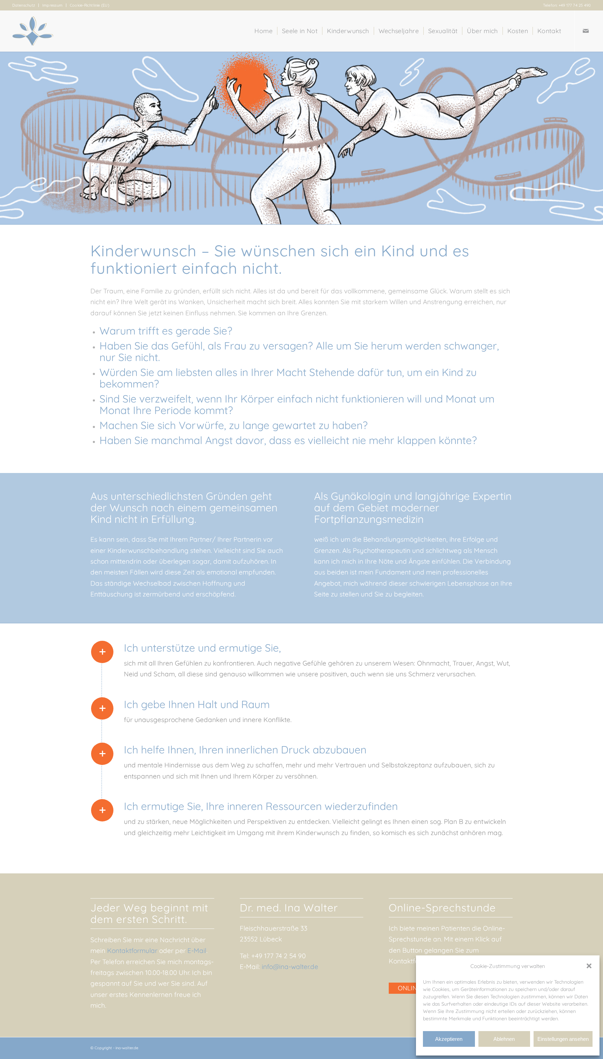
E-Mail (196, 950)
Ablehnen (504, 1039)
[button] (589, 965)
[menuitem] (25, 5)
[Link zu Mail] (585, 30)
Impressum (52, 5)
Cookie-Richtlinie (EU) (89, 5)
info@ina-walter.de (290, 966)
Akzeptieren (448, 1039)
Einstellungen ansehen (563, 1039)
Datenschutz (23, 5)
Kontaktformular (132, 950)
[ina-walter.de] (32, 31)
